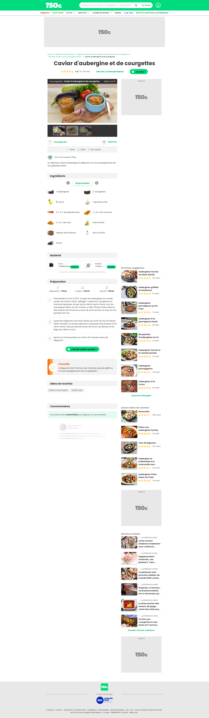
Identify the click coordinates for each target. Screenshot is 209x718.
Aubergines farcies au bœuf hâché (148, 273)
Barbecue (45, 13)
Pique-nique (57, 13)
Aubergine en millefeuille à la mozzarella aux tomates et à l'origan (149, 461)
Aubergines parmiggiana (145, 367)
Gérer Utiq (133, 712)
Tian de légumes (147, 443)
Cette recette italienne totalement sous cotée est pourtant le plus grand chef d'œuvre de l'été (149, 543)
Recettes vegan (77, 390)
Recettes (82, 13)
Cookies (106, 712)
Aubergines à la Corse (146, 383)
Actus (69, 13)
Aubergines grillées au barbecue (148, 289)
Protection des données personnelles (85, 712)
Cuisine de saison (101, 13)
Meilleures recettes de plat (65, 54)
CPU (131, 710)
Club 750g (128, 13)
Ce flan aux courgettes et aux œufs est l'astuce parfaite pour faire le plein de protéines (149, 622)
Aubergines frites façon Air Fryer (147, 476)
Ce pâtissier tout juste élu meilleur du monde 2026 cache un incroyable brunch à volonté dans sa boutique (149, 575)
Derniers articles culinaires (141, 630)
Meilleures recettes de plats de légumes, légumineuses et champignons (103, 54)
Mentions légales (117, 710)
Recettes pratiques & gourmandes (152, 13)
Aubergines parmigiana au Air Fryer (148, 306)
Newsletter (68, 710)
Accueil (50, 54)
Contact (59, 710)
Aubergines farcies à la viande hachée (149, 351)
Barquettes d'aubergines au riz (148, 336)
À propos (50, 710)
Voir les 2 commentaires (110, 71)
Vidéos (118, 13)
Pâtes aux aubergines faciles (148, 429)
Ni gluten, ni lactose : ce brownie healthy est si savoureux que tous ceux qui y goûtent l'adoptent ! (149, 590)
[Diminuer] (68, 183)
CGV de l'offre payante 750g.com (148, 710)
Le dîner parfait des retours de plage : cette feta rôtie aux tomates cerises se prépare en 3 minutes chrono (149, 606)
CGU (127, 710)
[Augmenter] (96, 183)
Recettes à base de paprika (58, 390)
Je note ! (140, 71)
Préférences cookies (119, 712)
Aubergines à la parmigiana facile (148, 320)
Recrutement (103, 710)
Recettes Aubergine (141, 395)
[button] (109, 141)
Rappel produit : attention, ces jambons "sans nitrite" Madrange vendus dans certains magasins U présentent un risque (149, 559)
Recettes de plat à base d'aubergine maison (65, 57)
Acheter (74, 267)
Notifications (80, 710)
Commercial (92, 710)
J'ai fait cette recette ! (84, 349)
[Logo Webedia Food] (104, 700)
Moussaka (143, 411)
